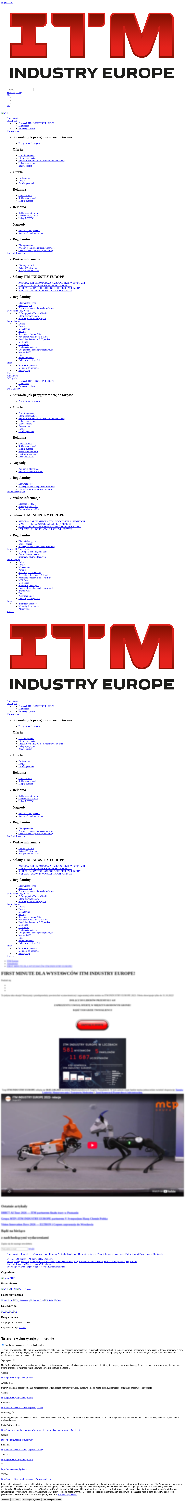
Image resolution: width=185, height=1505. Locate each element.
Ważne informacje (105, 1254)
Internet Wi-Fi (24, 352)
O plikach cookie (36, 1345)
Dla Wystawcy (13, 131)
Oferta (46, 1254)
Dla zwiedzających (27, 303)
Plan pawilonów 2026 (28, 270)
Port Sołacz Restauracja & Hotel (33, 336)
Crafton (22, 1327)
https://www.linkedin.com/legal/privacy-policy (22, 1407)
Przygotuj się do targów (29, 143)
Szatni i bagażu (25, 305)
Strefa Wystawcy (14, 92)
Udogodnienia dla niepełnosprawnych (35, 349)
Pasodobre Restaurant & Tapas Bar (34, 339)
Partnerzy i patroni (26, 128)
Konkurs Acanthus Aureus (30, 233)
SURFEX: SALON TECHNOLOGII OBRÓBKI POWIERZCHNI (49, 288)
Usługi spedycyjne (26, 163)
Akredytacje (24, 370)
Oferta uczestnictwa (27, 158)
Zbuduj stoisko (25, 166)
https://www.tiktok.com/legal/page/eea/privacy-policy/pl (26, 1479)
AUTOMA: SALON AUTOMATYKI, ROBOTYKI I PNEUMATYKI (51, 283)
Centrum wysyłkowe (28, 215)
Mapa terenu (24, 329)
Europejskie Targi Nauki (18, 310)
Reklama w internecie (28, 213)
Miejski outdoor (25, 201)
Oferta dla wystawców (28, 316)
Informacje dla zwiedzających (32, 318)
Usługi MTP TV (26, 218)
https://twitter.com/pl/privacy (14, 1469)
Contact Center (25, 195)
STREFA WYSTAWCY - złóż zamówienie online (41, 160)
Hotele (21, 180)
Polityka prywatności (67, 1494)
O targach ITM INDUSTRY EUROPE (36, 123)
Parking (22, 331)
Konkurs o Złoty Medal (29, 230)
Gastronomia (24, 178)
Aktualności (12, 118)
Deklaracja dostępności (29, 360)
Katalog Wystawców (28, 268)
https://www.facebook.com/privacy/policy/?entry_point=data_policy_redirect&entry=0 (40, 1430)
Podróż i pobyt (13, 321)
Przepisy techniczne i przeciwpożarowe (36, 248)
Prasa (9, 362)
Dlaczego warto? (26, 265)
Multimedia (23, 126)
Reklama (53, 1254)
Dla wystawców (25, 245)
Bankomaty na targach (28, 347)
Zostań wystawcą (26, 155)
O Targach (12, 120)
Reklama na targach (27, 198)
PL (8, 95)
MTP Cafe (23, 342)
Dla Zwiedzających (16, 253)
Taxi (20, 355)
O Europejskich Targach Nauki (32, 313)
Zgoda (8, 1345)
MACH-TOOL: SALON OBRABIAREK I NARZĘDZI (45, 285)
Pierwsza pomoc (26, 357)
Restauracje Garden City (29, 334)
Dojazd (21, 323)
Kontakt (10, 373)
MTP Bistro (23, 344)
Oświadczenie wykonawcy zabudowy (35, 250)
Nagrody (62, 1254)
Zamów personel (26, 183)
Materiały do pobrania (28, 368)
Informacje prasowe (27, 365)
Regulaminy (72, 1254)
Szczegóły (19, 1345)
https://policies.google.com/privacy (17, 1377)
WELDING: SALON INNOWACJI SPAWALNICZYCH (45, 290)
